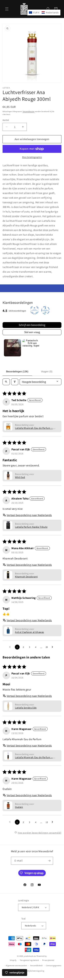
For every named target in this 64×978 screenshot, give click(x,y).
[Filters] (14, 381)
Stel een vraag (32, 332)
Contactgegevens (53, 965)
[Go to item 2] (30, 347)
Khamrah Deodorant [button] (26, 576)
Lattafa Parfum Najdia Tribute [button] (31, 526)
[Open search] (6, 381)
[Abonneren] (49, 861)
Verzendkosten (28, 111)
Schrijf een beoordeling (32, 325)
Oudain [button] (19, 807)
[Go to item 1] (12, 347)
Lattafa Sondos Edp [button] (26, 707)
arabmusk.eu (30, 956)
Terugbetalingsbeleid (29, 960)
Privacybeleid (48, 960)
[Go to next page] (53, 647)
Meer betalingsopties (32, 157)
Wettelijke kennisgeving (33, 971)
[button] (7, 9)
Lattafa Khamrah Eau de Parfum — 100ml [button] (34, 428)
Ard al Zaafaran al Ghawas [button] (29, 632)
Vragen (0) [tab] (46, 371)
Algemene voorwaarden (16, 965)
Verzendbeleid (36, 965)
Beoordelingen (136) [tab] (17, 371)
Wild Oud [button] (20, 477)
